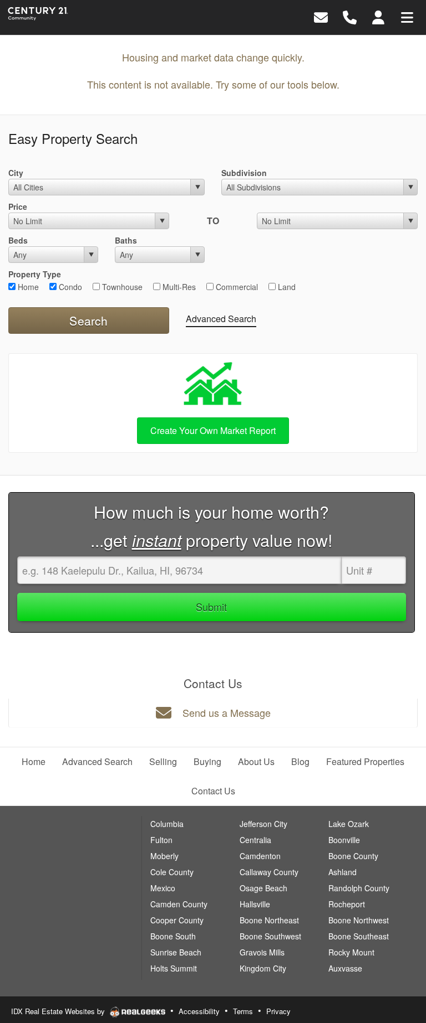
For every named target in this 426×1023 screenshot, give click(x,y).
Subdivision (244, 172)
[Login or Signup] (378, 16)
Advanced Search (221, 318)
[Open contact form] (321, 16)
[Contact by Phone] (350, 16)
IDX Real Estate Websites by (59, 1011)
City (15, 172)
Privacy (278, 1011)
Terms (243, 1011)
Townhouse (121, 286)
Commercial (236, 286)
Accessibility (199, 1011)
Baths (126, 240)
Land (286, 286)
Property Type (34, 274)
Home (27, 286)
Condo (69, 286)
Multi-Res (178, 286)
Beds (18, 240)
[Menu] (407, 16)
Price (17, 206)
